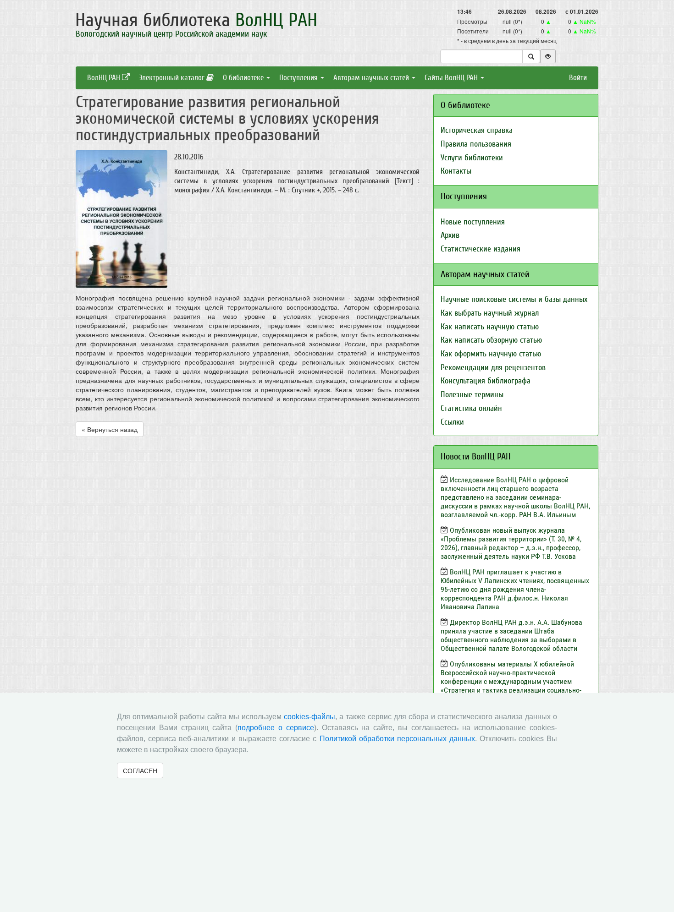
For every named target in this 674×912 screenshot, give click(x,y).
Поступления (299, 77)
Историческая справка (477, 130)
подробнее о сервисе (276, 728)
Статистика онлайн (471, 408)
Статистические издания (480, 249)
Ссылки (452, 422)
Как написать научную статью (490, 327)
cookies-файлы (309, 717)
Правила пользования (476, 144)
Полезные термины (472, 394)
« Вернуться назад (110, 429)
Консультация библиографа (485, 381)
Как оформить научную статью (491, 354)
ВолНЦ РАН (104, 77)
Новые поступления (473, 222)
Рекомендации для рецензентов (493, 367)
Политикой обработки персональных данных (397, 739)
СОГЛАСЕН (140, 770)
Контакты (456, 171)
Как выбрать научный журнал (490, 313)
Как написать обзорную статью (491, 340)
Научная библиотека (196, 20)
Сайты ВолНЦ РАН (452, 77)
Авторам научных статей (372, 77)
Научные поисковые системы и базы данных (514, 299)
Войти (578, 77)
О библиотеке (244, 77)
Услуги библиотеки (472, 158)
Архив (450, 235)
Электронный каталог (172, 77)
